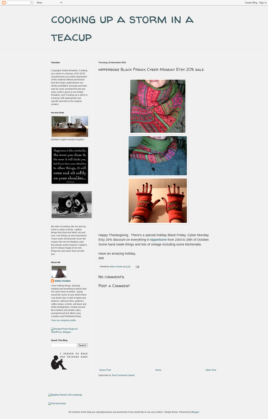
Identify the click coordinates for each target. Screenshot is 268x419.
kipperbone (158, 239)
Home (158, 370)
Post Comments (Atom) (123, 375)
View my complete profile (63, 320)
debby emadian (63, 281)
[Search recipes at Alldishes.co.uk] (57, 403)
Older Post (211, 370)
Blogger (195, 412)
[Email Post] (137, 266)
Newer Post (105, 370)
